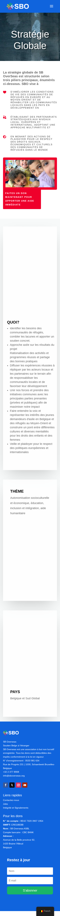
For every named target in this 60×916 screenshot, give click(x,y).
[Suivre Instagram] (18, 785)
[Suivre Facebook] (5, 785)
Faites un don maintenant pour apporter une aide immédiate (19, 199)
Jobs (5, 804)
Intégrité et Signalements (15, 807)
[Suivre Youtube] (24, 785)
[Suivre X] (12, 785)
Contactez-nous (11, 800)
